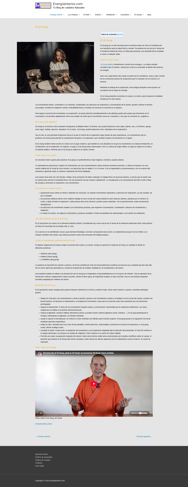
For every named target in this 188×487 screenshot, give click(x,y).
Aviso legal (39, 466)
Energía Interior (56, 15)
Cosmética (125, 15)
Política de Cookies (42, 460)
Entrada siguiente (145, 436)
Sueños (98, 15)
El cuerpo (138, 15)
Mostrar (119, 34)
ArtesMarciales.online (43, 424)
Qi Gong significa (107, 64)
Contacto (38, 463)
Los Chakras (73, 15)
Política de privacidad (43, 457)
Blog (149, 15)
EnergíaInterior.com (68, 4)
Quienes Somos (41, 454)
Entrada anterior (42, 436)
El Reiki (86, 15)
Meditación (110, 15)
